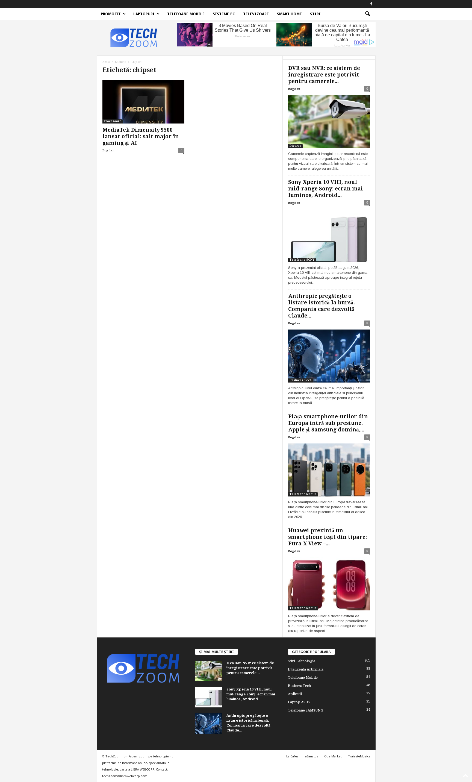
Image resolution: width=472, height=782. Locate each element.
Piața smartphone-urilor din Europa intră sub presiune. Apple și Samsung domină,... (328, 423)
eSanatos (311, 756)
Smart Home (289, 14)
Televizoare (256, 14)
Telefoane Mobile (186, 14)
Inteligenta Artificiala (305, 669)
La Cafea (292, 756)
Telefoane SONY (302, 259)
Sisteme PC (224, 14)
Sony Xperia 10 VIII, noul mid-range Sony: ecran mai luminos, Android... (325, 188)
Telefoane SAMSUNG (305, 710)
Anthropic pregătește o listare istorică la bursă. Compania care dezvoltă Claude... (321, 306)
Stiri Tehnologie (301, 661)
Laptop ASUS (299, 702)
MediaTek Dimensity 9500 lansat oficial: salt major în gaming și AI (140, 136)
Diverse (295, 145)
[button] (367, 14)
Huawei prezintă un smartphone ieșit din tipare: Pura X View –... (327, 537)
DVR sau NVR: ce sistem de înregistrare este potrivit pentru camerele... (324, 74)
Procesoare (112, 121)
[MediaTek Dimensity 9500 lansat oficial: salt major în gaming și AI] (143, 102)
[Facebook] (371, 4)
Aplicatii (295, 694)
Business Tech (301, 380)
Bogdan (108, 150)
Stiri (315, 14)
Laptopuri (144, 14)
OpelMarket (333, 756)
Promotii (111, 14)
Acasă (106, 61)
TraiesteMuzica (359, 756)
